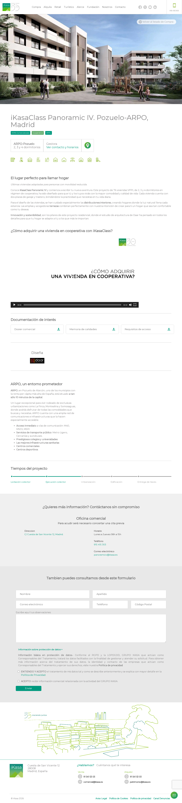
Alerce (80, 7)
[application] (75, 272)
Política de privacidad (111, 665)
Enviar (28, 688)
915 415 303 (100, 544)
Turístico (69, 7)
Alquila (48, 7)
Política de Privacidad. (33, 675)
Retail (57, 7)
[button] (74, 271)
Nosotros (107, 7)
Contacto (120, 7)
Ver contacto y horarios (62, 147)
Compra (36, 7)
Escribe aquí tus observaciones (33, 612)
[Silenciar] (130, 304)
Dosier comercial (24, 329)
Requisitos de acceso (138, 329)
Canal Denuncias (161, 798)
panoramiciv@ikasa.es (105, 554)
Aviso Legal (101, 798)
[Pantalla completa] (135, 304)
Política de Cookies (118, 798)
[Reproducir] (14, 304)
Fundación (93, 7)
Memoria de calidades (83, 329)
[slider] (72, 305)
